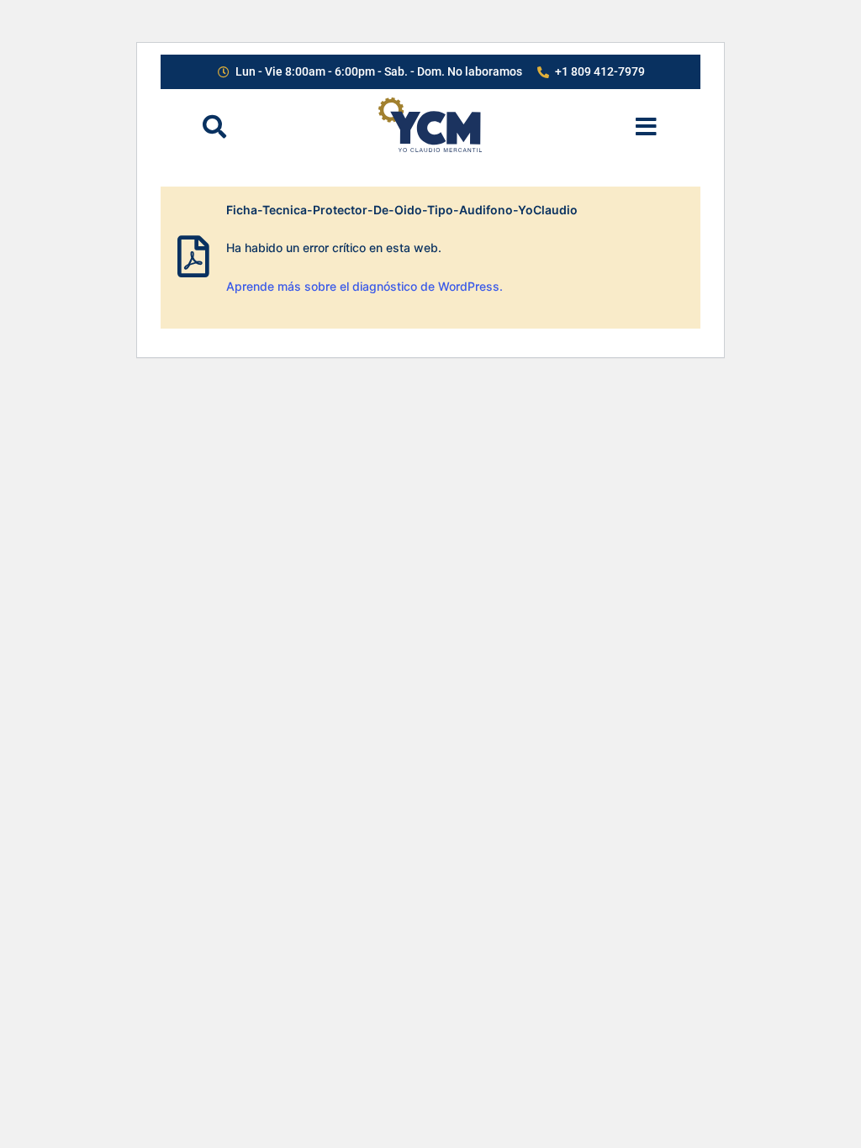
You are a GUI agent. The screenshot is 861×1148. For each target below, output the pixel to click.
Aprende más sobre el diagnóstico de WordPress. (364, 286)
